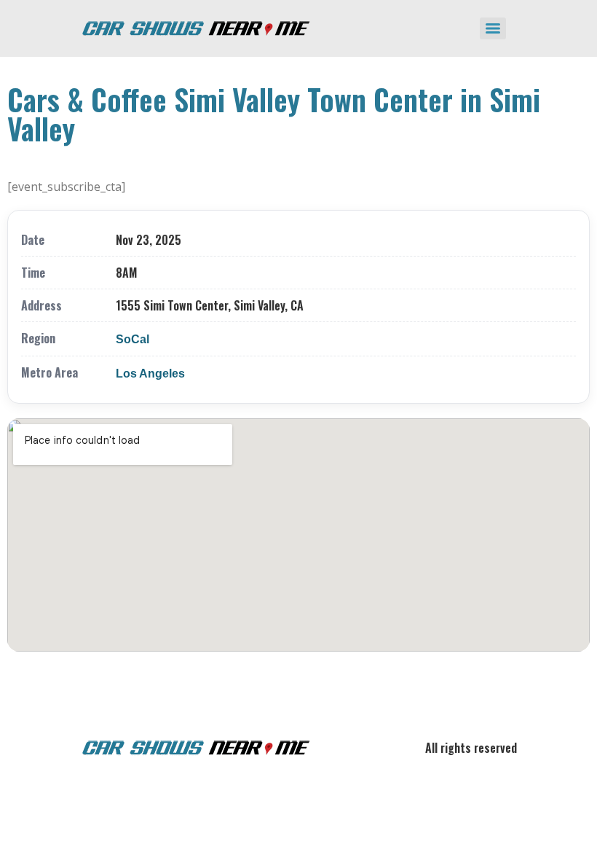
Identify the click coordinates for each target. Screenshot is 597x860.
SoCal (132, 339)
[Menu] (493, 28)
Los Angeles (150, 373)
